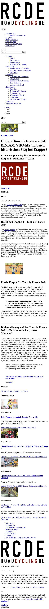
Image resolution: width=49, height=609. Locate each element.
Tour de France (15, 83)
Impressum (9, 101)
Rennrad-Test (10, 33)
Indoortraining (15, 93)
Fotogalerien (14, 79)
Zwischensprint (9, 230)
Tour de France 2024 (14, 205)
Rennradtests (14, 60)
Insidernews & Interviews (19, 77)
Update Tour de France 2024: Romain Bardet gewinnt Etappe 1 (24, 486)
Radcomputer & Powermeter (20, 71)
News (12, 58)
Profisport (9, 75)
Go (24, 52)
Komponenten (15, 62)
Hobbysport (9, 87)
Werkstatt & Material (17, 95)
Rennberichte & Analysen (19, 81)
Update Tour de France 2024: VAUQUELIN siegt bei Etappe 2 (24, 457)
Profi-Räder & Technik (18, 64)
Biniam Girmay (6, 391)
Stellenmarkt (9, 46)
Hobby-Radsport (11, 40)
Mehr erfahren (31, 599)
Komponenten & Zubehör (19, 68)
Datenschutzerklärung (13, 103)
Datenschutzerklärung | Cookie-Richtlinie (20, 537)
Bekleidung (14, 73)
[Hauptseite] (22, 24)
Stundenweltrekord (17, 85)
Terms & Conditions (36, 587)
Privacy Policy (16, 587)
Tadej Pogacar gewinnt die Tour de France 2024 (19, 417)
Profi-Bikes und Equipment (15, 36)
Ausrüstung (9, 66)
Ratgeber (8, 38)
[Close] (2, 591)
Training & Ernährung (18, 91)
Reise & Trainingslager (13, 44)
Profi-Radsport (10, 42)
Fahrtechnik (14, 97)
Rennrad (8, 56)
